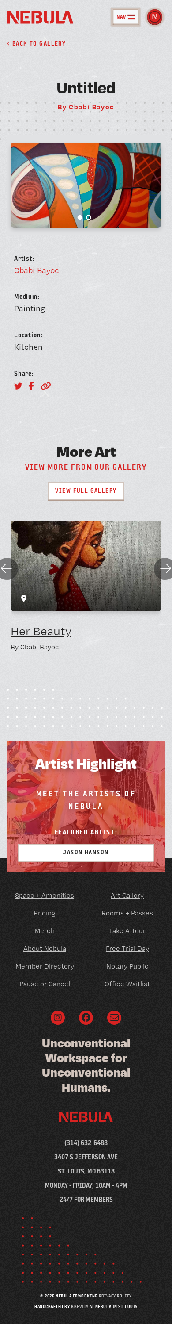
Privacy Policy (115, 1295)
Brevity (80, 1306)
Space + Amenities (44, 895)
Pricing (45, 913)
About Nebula (44, 948)
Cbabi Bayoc (36, 270)
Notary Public (127, 966)
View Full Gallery (85, 490)
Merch (44, 930)
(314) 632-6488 (86, 1142)
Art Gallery (127, 895)
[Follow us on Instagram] (58, 1018)
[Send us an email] (114, 1018)
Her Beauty (41, 631)
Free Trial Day (127, 948)
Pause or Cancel (44, 984)
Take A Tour (127, 930)
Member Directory (44, 966)
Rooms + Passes (127, 913)
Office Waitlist (127, 984)
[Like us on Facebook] (86, 1018)
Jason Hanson (85, 852)
